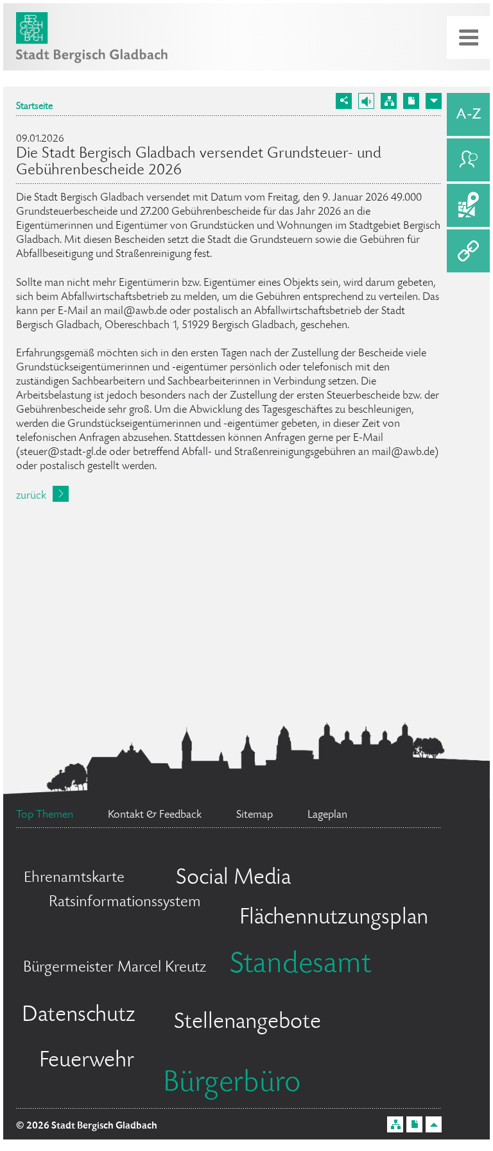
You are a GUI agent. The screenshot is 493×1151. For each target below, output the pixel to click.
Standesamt (300, 965)
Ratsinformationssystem (125, 903)
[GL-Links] (468, 250)
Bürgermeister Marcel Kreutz (114, 968)
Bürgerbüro (231, 1084)
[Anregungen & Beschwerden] (468, 159)
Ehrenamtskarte (74, 878)
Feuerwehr (86, 1061)
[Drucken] (411, 101)
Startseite (34, 107)
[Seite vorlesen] (366, 101)
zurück (31, 496)
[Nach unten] (434, 101)
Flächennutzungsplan (333, 918)
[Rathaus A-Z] (468, 114)
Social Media (233, 878)
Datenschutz (78, 1015)
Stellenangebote (247, 1022)
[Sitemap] (389, 101)
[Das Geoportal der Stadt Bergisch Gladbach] (468, 205)
